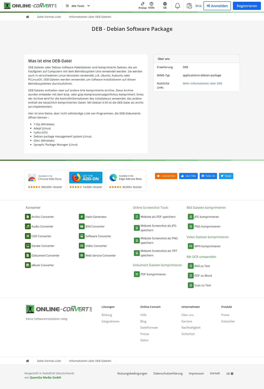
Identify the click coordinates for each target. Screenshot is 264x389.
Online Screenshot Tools (150, 207)
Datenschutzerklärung (168, 373)
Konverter (33, 207)
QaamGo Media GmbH (45, 377)
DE (229, 373)
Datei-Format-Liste (49, 17)
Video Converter (96, 246)
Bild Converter (95, 226)
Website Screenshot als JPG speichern (158, 228)
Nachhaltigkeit (190, 327)
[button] (78, 6)
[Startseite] (27, 17)
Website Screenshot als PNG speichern (159, 240)
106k (190, 176)
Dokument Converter (46, 255)
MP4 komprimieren (207, 246)
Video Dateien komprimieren (208, 237)
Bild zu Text (202, 266)
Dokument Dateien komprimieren (157, 265)
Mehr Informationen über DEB (202, 83)
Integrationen (110, 321)
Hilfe (151, 7)
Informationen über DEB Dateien (90, 17)
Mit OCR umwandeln (201, 257)
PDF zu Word (203, 275)
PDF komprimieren (153, 274)
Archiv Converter (43, 217)
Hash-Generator (96, 217)
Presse (144, 334)
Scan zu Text (202, 285)
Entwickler (228, 321)
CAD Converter (41, 236)
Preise (143, 8)
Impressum (196, 373)
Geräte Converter (43, 246)
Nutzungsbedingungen (132, 373)
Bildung (107, 315)
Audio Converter (42, 226)
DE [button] (165, 7)
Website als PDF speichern (158, 217)
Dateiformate (149, 327)
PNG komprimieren (207, 226)
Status (144, 340)
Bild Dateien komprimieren (206, 207)
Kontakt (215, 373)
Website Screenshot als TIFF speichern (159, 253)
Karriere (186, 321)
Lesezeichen (168, 176)
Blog (143, 321)
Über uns (187, 315)
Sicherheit (188, 334)
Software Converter (98, 236)
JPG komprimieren (206, 217)
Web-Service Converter (100, 255)
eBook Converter (43, 265)
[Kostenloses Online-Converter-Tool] (33, 6)
